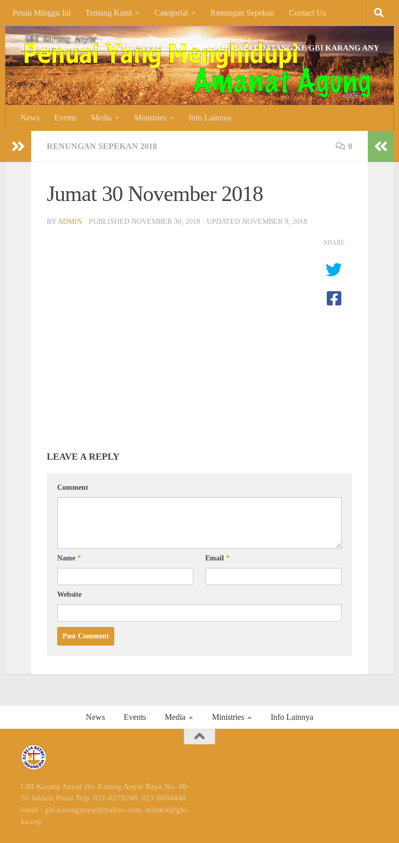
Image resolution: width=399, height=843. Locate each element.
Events (65, 117)
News (29, 117)
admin (70, 221)
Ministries (150, 117)
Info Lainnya (210, 117)
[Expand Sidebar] (18, 146)
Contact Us (307, 12)
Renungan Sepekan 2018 (102, 146)
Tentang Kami (108, 12)
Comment (72, 487)
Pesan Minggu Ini (41, 12)
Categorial (171, 12)
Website (69, 594)
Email (217, 558)
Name (69, 558)
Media (101, 117)
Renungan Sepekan (242, 12)
